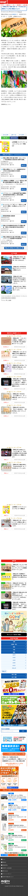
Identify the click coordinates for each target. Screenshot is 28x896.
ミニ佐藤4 (9, 300)
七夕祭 (3, 298)
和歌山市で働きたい (8, 154)
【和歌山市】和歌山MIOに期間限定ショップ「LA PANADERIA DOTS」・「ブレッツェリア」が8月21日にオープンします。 (19, 596)
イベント (4, 300)
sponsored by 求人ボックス (19, 154)
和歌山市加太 (8, 298)
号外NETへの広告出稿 (6, 868)
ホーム (3, 859)
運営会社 (4, 862)
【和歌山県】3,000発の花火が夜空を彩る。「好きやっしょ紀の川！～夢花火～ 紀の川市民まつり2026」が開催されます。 (20, 382)
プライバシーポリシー (6, 873)
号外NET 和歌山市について (7, 876)
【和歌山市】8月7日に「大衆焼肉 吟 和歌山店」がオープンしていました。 (19, 367)
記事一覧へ (14, 134)
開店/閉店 (19, 5)
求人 (14, 5)
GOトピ (2, 5)
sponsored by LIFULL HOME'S (19, 790)
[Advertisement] (14, 317)
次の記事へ (22, 134)
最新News (8, 5)
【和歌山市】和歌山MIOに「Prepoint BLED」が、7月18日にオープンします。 (19, 466)
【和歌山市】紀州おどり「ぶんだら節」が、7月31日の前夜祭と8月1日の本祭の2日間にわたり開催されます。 (19, 453)
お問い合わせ (5, 870)
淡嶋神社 (14, 14)
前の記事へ (6, 134)
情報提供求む (5, 865)
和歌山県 (20, 11)
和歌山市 (4, 671)
